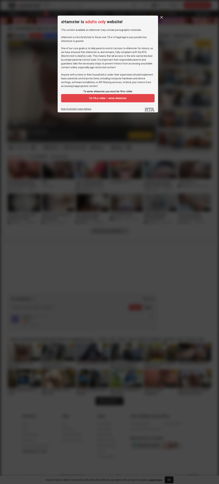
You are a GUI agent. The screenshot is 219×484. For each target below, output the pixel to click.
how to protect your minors (76, 109)
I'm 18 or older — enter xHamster (108, 98)
